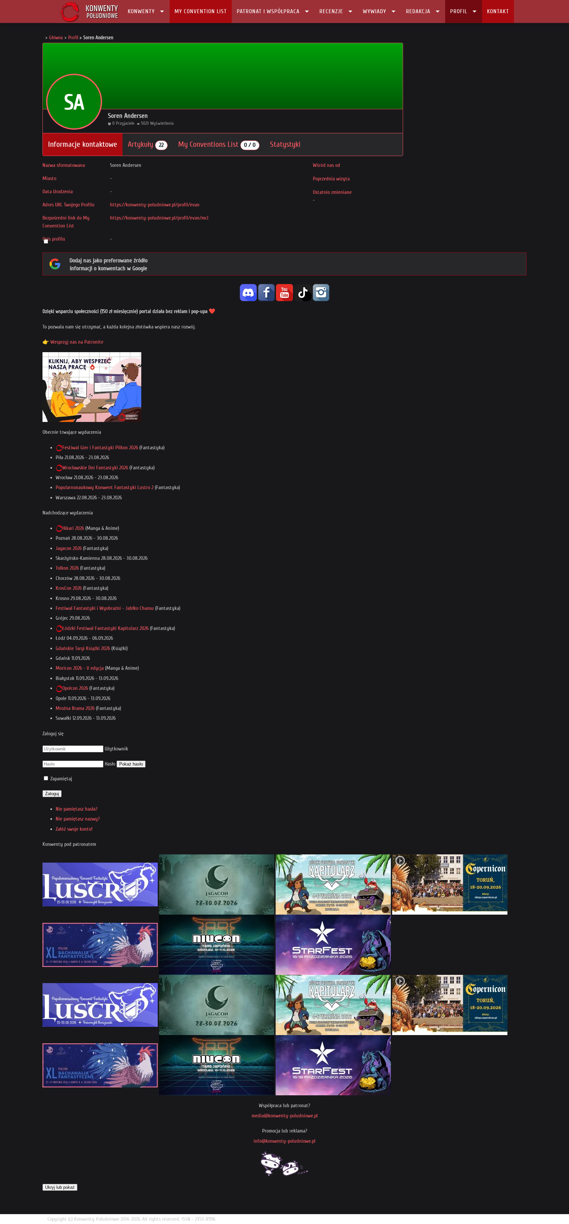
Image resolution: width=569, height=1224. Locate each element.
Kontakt (498, 11)
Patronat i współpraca (268, 11)
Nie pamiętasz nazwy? (78, 819)
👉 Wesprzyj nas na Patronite (72, 342)
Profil (458, 11)
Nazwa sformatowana (63, 165)
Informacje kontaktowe (82, 144)
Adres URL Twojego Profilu (68, 205)
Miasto (49, 178)
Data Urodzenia (57, 192)
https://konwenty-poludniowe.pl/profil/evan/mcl (159, 218)
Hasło (110, 764)
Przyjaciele (125, 123)
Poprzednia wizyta (331, 179)
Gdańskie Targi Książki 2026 (83, 648)
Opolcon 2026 (75, 688)
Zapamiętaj (61, 779)
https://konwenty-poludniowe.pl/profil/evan (155, 205)
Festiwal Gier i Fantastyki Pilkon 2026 (100, 448)
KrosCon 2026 (69, 588)
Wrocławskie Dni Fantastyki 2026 (95, 468)
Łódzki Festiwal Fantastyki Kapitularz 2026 (105, 628)
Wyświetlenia (162, 123)
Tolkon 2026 (67, 568)
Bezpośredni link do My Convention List (66, 222)
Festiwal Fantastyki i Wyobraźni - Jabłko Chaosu (105, 608)
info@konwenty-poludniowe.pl (284, 1141)
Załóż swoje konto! (74, 829)
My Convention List (201, 11)
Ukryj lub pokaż (60, 1187)
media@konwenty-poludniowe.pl (285, 1116)
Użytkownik (116, 749)
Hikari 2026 (73, 528)
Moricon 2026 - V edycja (80, 668)
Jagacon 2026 (69, 548)
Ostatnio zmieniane (332, 192)
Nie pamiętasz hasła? (76, 809)
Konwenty (141, 11)
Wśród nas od (326, 165)
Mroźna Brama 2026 (75, 708)
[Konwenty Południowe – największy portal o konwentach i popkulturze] (89, 11)
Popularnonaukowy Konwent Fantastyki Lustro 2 (104, 487)
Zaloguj (52, 793)
